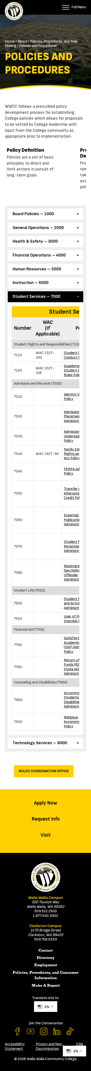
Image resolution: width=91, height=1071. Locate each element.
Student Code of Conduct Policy (77, 355)
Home (10, 41)
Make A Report (46, 985)
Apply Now (45, 803)
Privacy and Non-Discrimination (50, 1046)
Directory (45, 957)
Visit (46, 835)
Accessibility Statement (15, 1046)
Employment (45, 965)
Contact (46, 950)
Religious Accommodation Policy (77, 722)
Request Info (46, 819)
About (22, 41)
